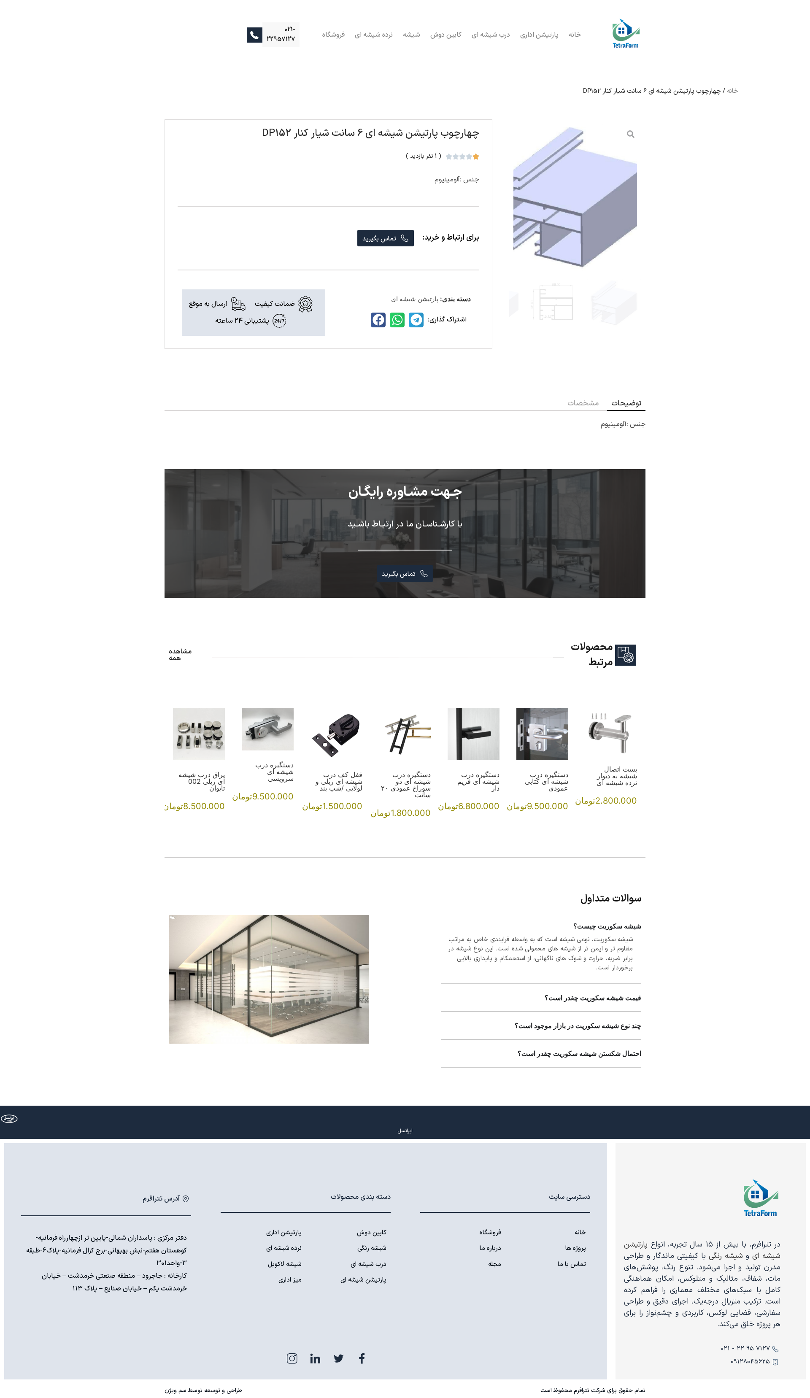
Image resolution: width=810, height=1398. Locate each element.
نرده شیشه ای (374, 35)
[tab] (626, 403)
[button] (416, 320)
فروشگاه (333, 35)
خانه (575, 35)
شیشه (411, 35)
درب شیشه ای (491, 35)
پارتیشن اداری (539, 35)
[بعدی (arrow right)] (795, 699)
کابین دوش (446, 35)
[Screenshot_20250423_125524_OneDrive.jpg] (575, 197)
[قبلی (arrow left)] (15, 699)
